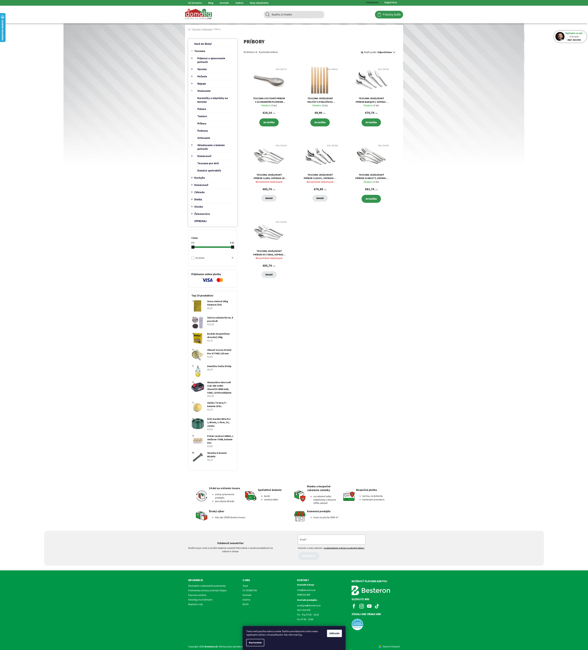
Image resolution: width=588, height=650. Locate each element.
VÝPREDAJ (200, 221)
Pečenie (202, 76)
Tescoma (199, 51)
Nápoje (201, 84)
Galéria (239, 3)
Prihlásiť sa (308, 556)
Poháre (201, 109)
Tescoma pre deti (208, 163)
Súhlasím (334, 633)
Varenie (202, 69)
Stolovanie (204, 91)
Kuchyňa (199, 178)
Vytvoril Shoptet (391, 646)
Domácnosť (204, 156)
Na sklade (214, 258)
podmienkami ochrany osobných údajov (344, 548)
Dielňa (198, 199)
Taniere (202, 116)
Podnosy (202, 131)
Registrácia (390, 2)
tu (301, 634)
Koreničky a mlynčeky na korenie (212, 100)
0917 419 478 (574, 40)
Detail (269, 198)
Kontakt (224, 3)
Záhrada (199, 192)
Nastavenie (255, 642)
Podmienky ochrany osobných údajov (207, 590)
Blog (210, 3)
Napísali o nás (195, 604)
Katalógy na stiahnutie (200, 599)
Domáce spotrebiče (209, 171)
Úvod (245, 586)
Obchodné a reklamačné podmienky (207, 586)
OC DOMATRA (250, 590)
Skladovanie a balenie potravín (211, 147)
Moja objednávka (259, 3)
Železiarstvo (202, 214)
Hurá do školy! (203, 44)
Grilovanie (203, 138)
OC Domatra (195, 3)
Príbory (201, 123)
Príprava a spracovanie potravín (211, 60)
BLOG (246, 604)
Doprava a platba (197, 595)
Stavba (198, 207)
